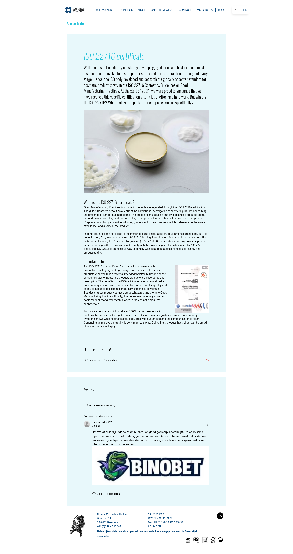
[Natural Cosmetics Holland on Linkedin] (220, 515)
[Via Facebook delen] (85, 349)
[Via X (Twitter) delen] (93, 349)
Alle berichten (76, 23)
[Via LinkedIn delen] (102, 349)
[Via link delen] (110, 349)
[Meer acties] (207, 46)
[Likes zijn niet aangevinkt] (94, 494)
